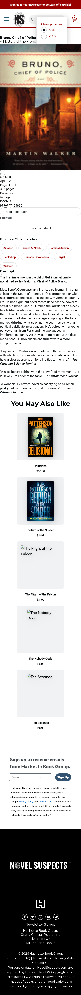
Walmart (8, 266)
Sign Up (63, 777)
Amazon (8, 248)
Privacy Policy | (66, 958)
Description (10, 271)
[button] (40, 172)
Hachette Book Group (40, 931)
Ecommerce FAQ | (18, 958)
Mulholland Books (40, 943)
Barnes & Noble (31, 248)
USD (52, 29)
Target (61, 257)
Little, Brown (40, 939)
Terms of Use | (44, 958)
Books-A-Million (59, 248)
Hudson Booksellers (36, 257)
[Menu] (6, 19)
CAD (52, 36)
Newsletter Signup (40, 924)
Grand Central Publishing (41, 935)
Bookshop (9, 257)
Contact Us (40, 963)
